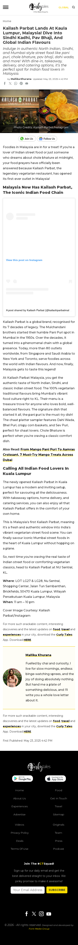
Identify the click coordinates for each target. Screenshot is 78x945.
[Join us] (27, 139)
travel (65, 629)
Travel (58, 806)
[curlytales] (39, 770)
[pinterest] (21, 84)
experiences (12, 634)
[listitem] (39, 632)
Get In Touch (58, 798)
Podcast (58, 848)
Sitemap (58, 814)
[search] (73, 7)
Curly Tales (64, 634)
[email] (26, 84)
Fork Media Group (39, 928)
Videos (19, 824)
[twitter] (10, 84)
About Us (19, 798)
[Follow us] (48, 139)
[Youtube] (48, 914)
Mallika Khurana (21, 79)
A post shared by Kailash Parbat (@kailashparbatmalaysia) (41, 310)
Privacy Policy (20, 832)
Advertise (19, 814)
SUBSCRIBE (57, 890)
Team (58, 832)
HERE (27, 640)
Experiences (19, 806)
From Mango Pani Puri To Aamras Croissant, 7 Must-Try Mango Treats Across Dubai (39, 455)
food (56, 629)
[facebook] (4, 84)
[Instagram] (41, 914)
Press (58, 840)
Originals (58, 824)
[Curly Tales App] (22, 779)
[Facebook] (26, 914)
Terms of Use (19, 848)
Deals (19, 840)
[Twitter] (34, 914)
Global (63, 7)
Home (7, 21)
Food (58, 790)
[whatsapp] (15, 84)
